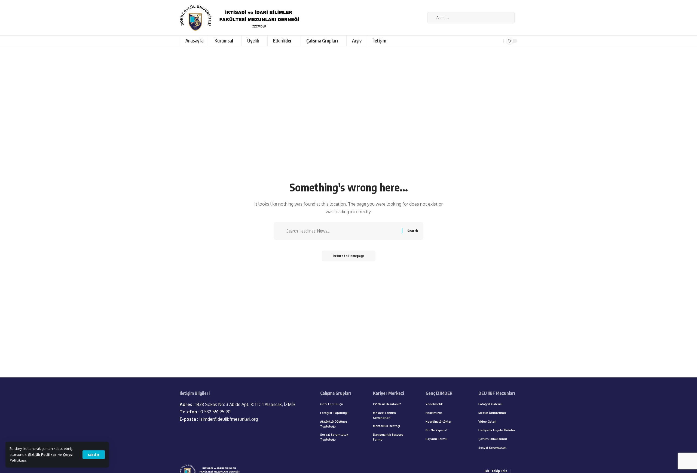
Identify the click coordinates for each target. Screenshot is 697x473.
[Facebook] (420, 17)
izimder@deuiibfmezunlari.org (219, 419)
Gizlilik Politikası (42, 454)
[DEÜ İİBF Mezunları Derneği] (241, 17)
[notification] (498, 41)
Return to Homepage (349, 256)
